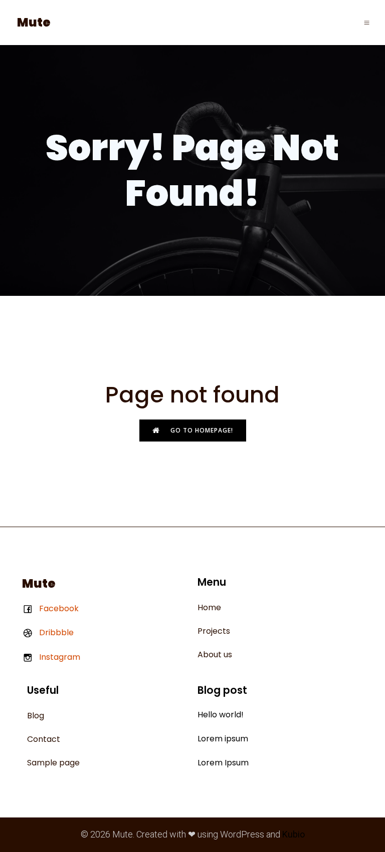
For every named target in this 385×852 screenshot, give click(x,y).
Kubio (293, 834)
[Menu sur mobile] (367, 23)
